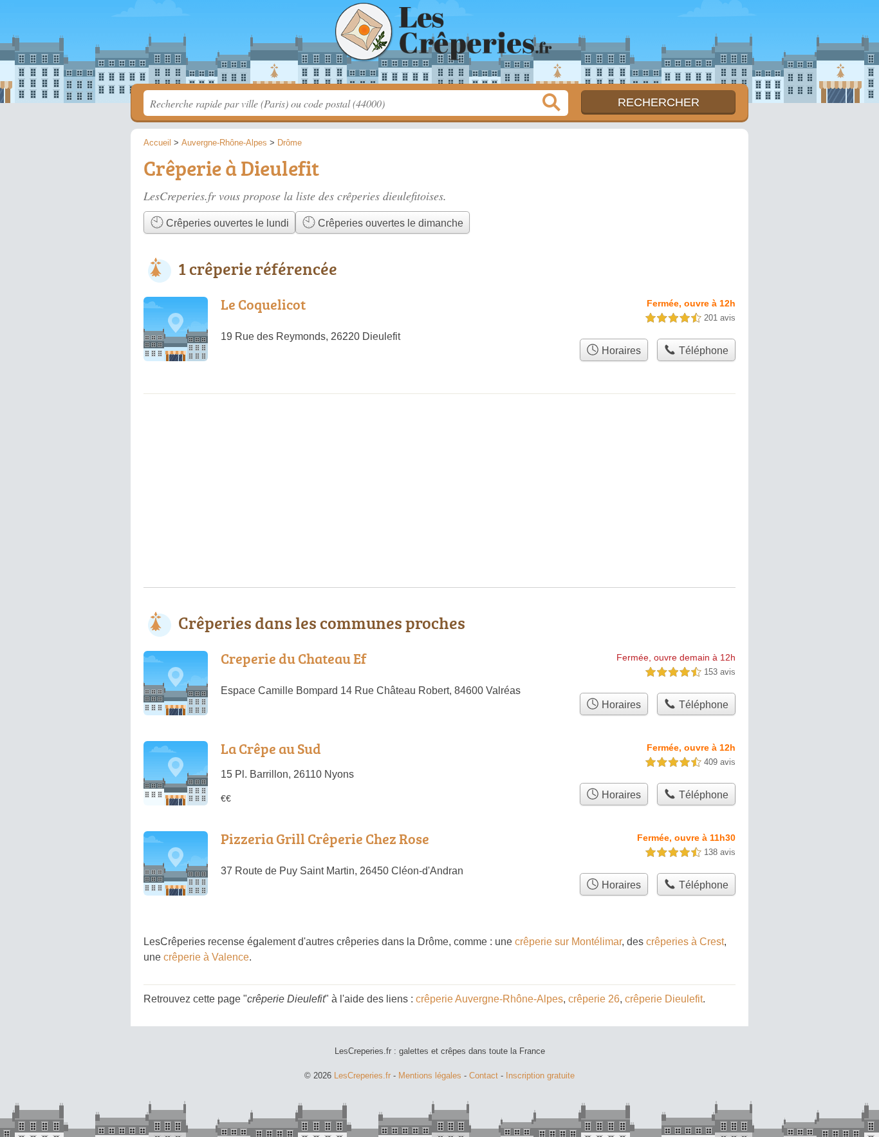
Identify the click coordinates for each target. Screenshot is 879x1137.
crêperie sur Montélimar (568, 941)
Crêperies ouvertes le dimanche (389, 223)
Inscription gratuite (540, 1075)
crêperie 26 (594, 998)
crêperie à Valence (206, 957)
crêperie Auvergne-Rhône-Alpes (489, 998)
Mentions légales (429, 1075)
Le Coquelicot (263, 304)
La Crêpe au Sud (271, 748)
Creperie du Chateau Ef (293, 658)
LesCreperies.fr (439, 45)
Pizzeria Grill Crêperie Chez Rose (325, 839)
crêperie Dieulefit (664, 998)
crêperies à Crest (685, 941)
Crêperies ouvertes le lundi (226, 223)
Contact (483, 1075)
